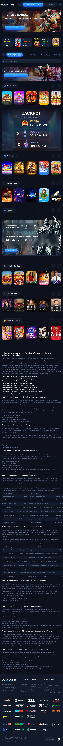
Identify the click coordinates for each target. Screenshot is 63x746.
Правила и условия (36, 682)
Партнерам (34, 690)
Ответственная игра (36, 684)
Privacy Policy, (48, 692)
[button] (3, 55)
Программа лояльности (24, 684)
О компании (24, 682)
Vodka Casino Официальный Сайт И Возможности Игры (19, 376)
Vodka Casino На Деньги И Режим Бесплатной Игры (18, 385)
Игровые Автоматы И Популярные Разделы (16, 381)
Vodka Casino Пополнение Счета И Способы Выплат (18, 389)
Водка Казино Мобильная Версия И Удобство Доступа (19, 387)
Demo (6, 105)
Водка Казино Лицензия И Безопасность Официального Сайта (22, 391)
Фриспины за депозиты (24, 690)
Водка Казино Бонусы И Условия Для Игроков (17, 383)
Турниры (23, 687)
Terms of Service (56, 692)
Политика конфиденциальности (36, 687)
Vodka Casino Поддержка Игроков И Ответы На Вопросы (20, 394)
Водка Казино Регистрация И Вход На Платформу (18, 379)
